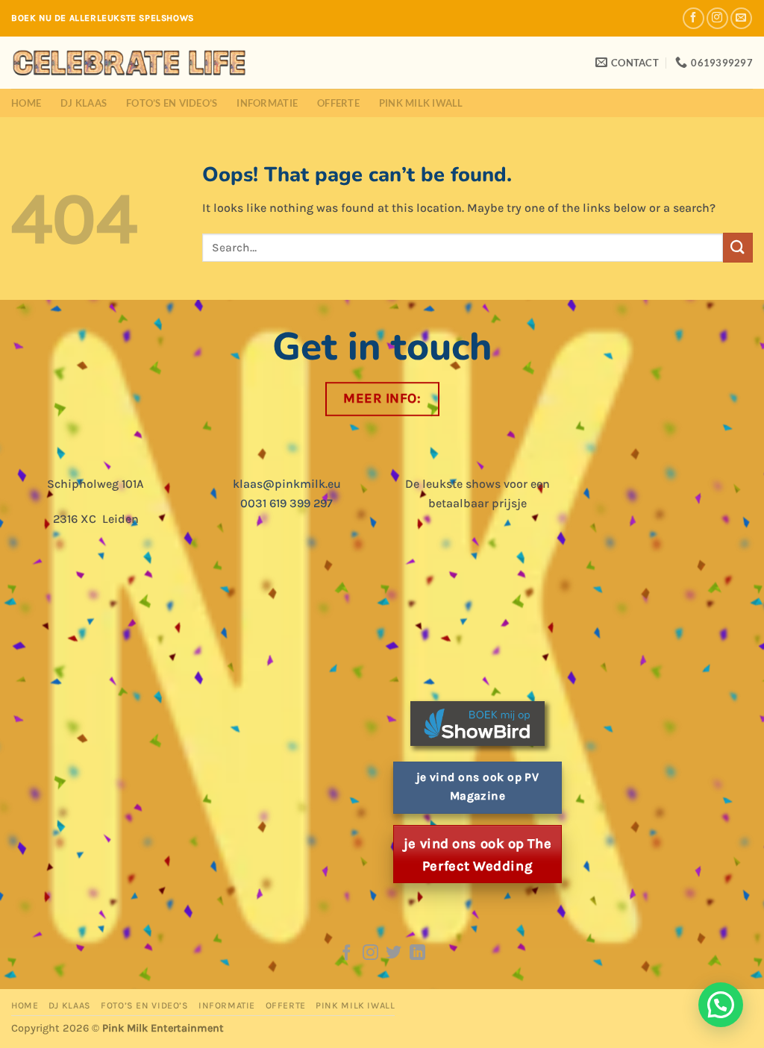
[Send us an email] (741, 18)
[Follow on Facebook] (693, 18)
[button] (720, 1004)
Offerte (338, 103)
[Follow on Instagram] (717, 18)
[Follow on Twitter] (393, 953)
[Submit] (738, 247)
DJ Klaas (83, 103)
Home (26, 103)
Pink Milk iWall (421, 103)
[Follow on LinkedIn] (417, 953)
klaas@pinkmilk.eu (287, 484)
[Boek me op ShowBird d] (477, 722)
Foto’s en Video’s (171, 103)
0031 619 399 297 (286, 503)
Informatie (267, 103)
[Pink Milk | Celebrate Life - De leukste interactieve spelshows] (129, 63)
